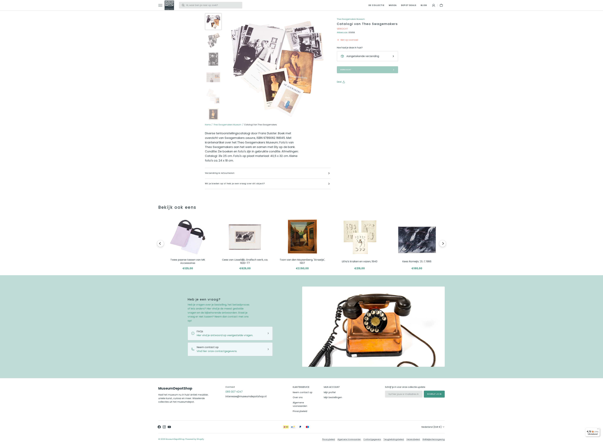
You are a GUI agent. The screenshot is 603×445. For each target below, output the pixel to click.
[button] (433, 5)
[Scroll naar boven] (599, 441)
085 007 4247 (234, 391)
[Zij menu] (161, 5)
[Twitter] (342, 90)
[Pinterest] (354, 90)
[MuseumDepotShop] (169, 5)
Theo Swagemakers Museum (227, 124)
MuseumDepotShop (175, 439)
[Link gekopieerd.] (359, 90)
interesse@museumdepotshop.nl (245, 396)
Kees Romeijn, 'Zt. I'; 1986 (416, 261)
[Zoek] (182, 5)
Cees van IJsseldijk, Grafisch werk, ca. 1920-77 (245, 261)
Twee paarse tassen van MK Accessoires (187, 261)
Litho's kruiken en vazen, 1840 (359, 261)
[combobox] (213, 5)
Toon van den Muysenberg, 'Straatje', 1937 (302, 261)
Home (208, 124)
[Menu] (598, 429)
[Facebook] (348, 90)
